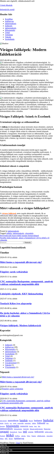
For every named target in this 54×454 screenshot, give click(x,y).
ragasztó (4, 431)
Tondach (2, 436)
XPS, (6, 438)
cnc (11, 423)
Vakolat (8, 37)
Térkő (7, 32)
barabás (24, 420)
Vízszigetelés (10, 367)
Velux (28, 436)
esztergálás (20, 423)
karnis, (31, 426)
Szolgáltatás (9, 39)
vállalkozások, (41, 436)
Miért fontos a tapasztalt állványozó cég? (21, 262)
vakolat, (23, 436)
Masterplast (47, 429)
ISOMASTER (24, 426)
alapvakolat (3, 420)
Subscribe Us (6, 450)
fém (47, 423)
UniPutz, (17, 436)
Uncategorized (11, 363)
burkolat (48, 420)
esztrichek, (28, 423)
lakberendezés (10, 24)
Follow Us (4, 447)
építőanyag (9, 21)
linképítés (26, 429)
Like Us (3, 445)
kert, (35, 426)
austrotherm (13, 420)
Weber (2, 438)
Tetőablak (9, 35)
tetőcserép (39, 431)
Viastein (33, 436)
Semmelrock (13, 432)
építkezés (8, 26)
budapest (38, 420)
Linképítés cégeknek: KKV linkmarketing (21, 293)
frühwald (41, 423)
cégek (14, 423)
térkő (10, 435)
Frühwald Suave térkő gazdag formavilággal (19, 236)
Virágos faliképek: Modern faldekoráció (20, 325)
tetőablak (30, 432)
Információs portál (7, 9)
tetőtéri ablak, (49, 432)
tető (25, 431)
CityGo (7, 423)
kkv (39, 426)
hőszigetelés (12, 425)
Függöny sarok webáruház (14, 271)
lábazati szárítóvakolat (36, 429)
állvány (11, 438)
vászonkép (29, 233)
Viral (18, 443)
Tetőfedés (9, 360)
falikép (9, 233)
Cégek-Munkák (6, 5)
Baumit (31, 420)
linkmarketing (18, 429)
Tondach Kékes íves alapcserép (16, 303)
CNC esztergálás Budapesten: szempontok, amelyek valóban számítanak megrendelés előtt (26, 283)
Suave (20, 432)
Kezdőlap (9, 19)
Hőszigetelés (10, 30)
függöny (2, 426)
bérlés (1, 423)
